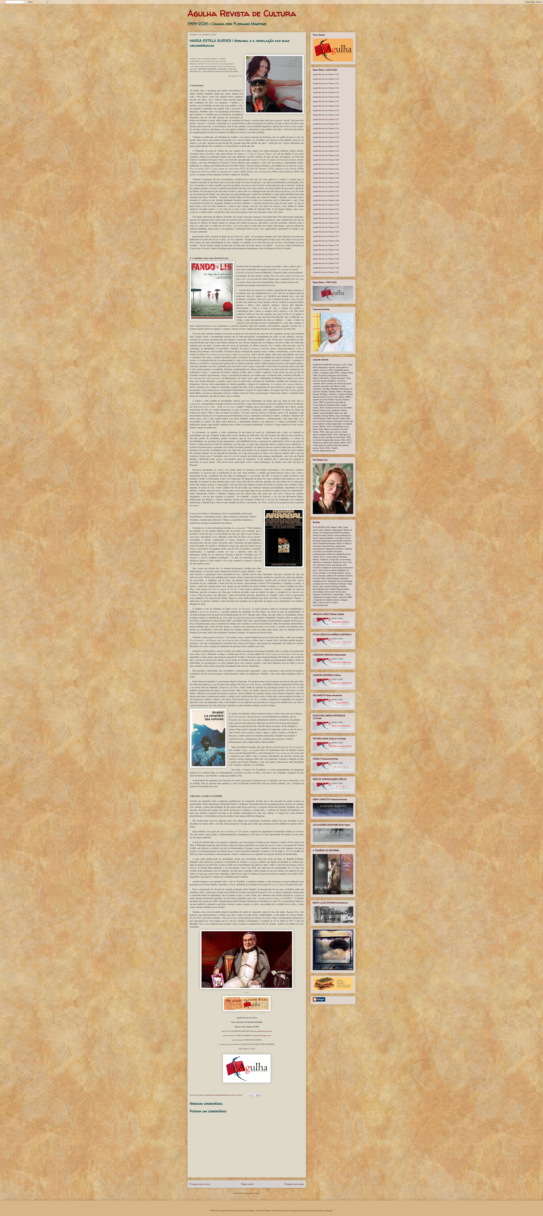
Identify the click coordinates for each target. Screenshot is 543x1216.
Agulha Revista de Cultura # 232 (326, 123)
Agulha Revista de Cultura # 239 (326, 155)
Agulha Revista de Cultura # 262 (326, 258)
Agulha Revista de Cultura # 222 (326, 78)
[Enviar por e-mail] (249, 1095)
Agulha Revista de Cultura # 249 (326, 200)
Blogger (329, 1210)
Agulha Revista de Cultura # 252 (326, 213)
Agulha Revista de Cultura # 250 (326, 204)
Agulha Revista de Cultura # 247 (326, 191)
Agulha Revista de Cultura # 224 (326, 88)
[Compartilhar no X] (254, 1095)
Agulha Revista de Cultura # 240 (326, 159)
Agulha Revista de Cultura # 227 (326, 101)
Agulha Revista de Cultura (242, 13)
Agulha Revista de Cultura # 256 (326, 231)
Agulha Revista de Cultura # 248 (326, 195)
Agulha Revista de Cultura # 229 (326, 110)
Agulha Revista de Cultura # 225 (326, 92)
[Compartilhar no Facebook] (257, 1095)
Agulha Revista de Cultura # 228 (326, 105)
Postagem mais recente (200, 1183)
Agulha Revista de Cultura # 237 (326, 146)
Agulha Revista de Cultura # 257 (326, 236)
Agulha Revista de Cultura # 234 (326, 132)
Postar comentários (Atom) (250, 1193)
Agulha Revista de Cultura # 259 (326, 245)
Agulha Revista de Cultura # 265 (326, 272)
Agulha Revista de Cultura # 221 (326, 74)
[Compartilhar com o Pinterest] (260, 1095)
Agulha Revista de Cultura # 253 (326, 218)
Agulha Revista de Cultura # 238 (326, 150)
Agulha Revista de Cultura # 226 (326, 96)
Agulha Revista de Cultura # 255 (326, 227)
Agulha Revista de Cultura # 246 (326, 186)
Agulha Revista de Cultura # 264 (326, 267)
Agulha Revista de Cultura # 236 (326, 141)
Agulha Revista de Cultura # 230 (326, 114)
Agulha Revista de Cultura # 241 (326, 164)
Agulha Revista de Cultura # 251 (326, 209)
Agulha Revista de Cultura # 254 (326, 222)
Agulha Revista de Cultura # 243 (326, 173)
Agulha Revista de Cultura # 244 (326, 177)
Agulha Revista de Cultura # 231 (326, 119)
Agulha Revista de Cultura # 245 (326, 182)
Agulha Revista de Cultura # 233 (326, 128)
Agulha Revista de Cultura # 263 (326, 263)
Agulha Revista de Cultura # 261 (326, 254)
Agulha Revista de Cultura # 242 (326, 168)
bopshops (310, 1210)
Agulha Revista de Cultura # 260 (326, 249)
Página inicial (247, 1183)
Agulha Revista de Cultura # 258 (326, 240)
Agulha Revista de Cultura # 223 (326, 83)
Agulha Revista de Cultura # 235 (326, 137)
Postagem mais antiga (294, 1183)
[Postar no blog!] (252, 1095)
